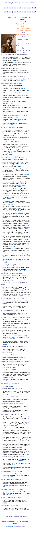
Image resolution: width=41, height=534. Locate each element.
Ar (21, 50)
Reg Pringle (17, 521)
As (23, 50)
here (23, 32)
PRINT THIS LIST (24, 39)
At (26, 50)
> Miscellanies (25, 17)
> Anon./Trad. (12, 17)
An (18, 50)
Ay (23, 52)
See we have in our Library (15, 526)
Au (29, 50)
